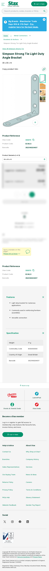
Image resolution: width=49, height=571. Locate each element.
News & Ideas (31, 474)
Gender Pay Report (33, 505)
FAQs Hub (6, 497)
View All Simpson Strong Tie (13, 49)
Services (29, 467)
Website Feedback (9, 505)
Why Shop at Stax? (33, 451)
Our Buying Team (8, 474)
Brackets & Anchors (11, 39)
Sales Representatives (10, 467)
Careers (29, 482)
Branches (6, 459)
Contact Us (6, 451)
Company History (32, 459)
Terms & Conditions (33, 490)
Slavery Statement (33, 497)
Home (6, 35)
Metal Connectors (20, 35)
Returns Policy (7, 482)
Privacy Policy (7, 490)
